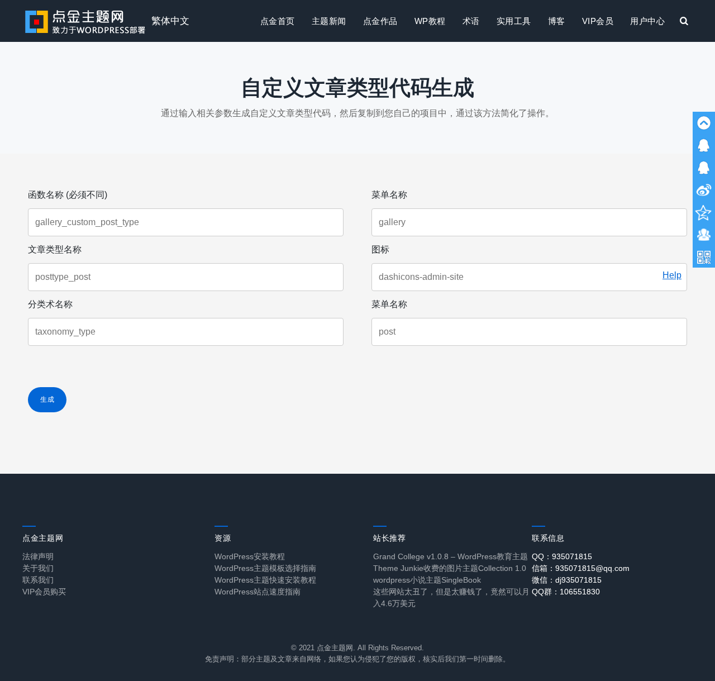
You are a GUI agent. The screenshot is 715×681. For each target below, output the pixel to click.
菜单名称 (389, 194)
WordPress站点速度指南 (257, 591)
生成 (47, 399)
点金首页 (277, 21)
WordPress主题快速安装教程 (265, 579)
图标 (380, 249)
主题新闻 (329, 21)
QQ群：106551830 (566, 591)
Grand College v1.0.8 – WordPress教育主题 (450, 556)
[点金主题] (85, 21)
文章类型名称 (55, 249)
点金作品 (380, 21)
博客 (556, 21)
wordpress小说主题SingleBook (427, 579)
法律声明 (38, 556)
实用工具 (514, 21)
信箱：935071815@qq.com (581, 568)
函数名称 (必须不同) (67, 194)
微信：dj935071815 (567, 579)
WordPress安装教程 (249, 556)
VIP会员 (598, 21)
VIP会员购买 (44, 591)
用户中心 (647, 21)
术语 (471, 21)
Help (671, 275)
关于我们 (38, 568)
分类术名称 (50, 304)
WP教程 (430, 21)
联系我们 (38, 579)
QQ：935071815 (562, 556)
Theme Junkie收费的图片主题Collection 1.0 (449, 568)
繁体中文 (170, 21)
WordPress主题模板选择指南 (265, 568)
